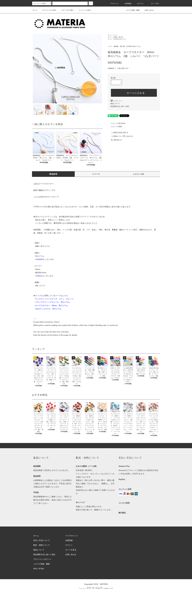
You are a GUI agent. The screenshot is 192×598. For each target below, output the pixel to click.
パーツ (116, 35)
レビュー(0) (138, 174)
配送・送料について (41, 545)
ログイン (140, 3)
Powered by (82, 588)
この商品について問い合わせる (122, 136)
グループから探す (67, 10)
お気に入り (118, 100)
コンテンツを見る (84, 10)
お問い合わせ (149, 10)
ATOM (41, 569)
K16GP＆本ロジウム (120, 39)
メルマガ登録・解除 (133, 10)
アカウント (114, 3)
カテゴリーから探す (49, 10)
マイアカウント (71, 536)
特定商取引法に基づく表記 (119, 106)
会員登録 (128, 3)
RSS (35, 569)
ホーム (35, 10)
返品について (115, 103)
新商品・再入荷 (118, 37)
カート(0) (155, 3)
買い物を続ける (116, 140)
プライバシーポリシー (42, 559)
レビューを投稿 (116, 126)
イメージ (96, 174)
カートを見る (70, 550)
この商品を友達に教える (119, 132)
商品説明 (53, 174)
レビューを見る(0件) (118, 123)
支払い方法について (41, 540)
